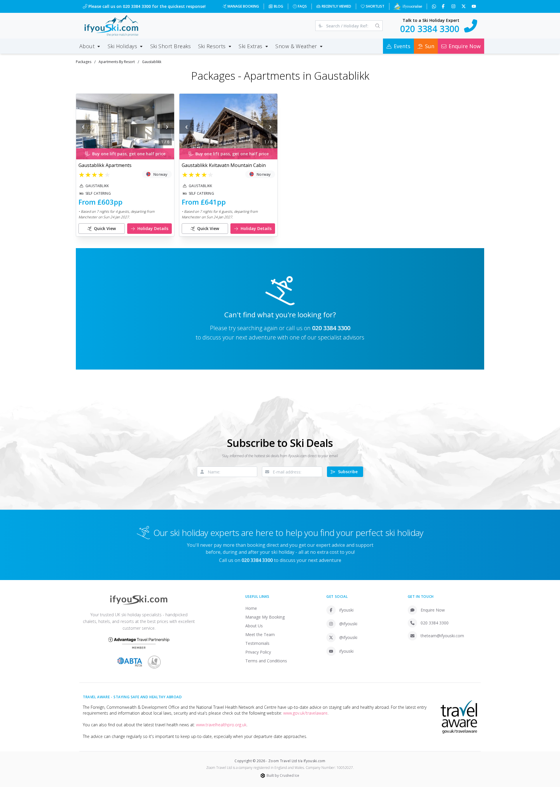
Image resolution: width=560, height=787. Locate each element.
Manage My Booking (265, 617)
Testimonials (257, 643)
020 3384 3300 (331, 328)
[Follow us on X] (464, 6)
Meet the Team (260, 634)
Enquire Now (433, 610)
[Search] (377, 25)
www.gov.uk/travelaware (305, 713)
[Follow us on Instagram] (454, 6)
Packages (83, 61)
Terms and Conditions (266, 661)
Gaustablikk (151, 61)
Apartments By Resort (117, 61)
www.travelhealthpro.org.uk (221, 724)
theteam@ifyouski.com (442, 635)
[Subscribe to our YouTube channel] (474, 6)
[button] (125, 126)
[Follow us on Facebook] (444, 6)
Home (251, 608)
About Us (254, 625)
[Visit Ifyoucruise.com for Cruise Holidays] (407, 6)
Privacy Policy (258, 652)
